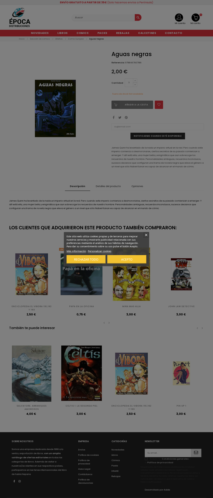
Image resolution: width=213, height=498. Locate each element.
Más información (76, 251)
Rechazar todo (86, 259)
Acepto (126, 259)
